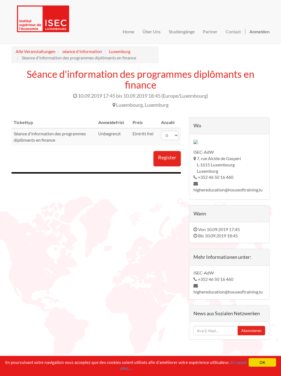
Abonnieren (251, 330)
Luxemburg (119, 51)
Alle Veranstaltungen (35, 51)
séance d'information (82, 51)
